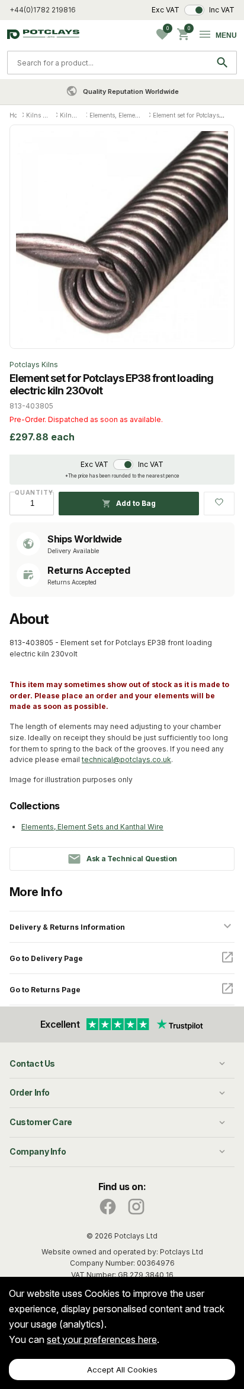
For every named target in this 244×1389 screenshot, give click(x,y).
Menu (226, 35)
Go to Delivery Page (46, 958)
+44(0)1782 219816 (42, 9)
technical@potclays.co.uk (126, 759)
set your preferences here (102, 1339)
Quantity (32, 492)
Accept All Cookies (122, 1369)
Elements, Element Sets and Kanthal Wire (92, 826)
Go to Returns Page (45, 989)
